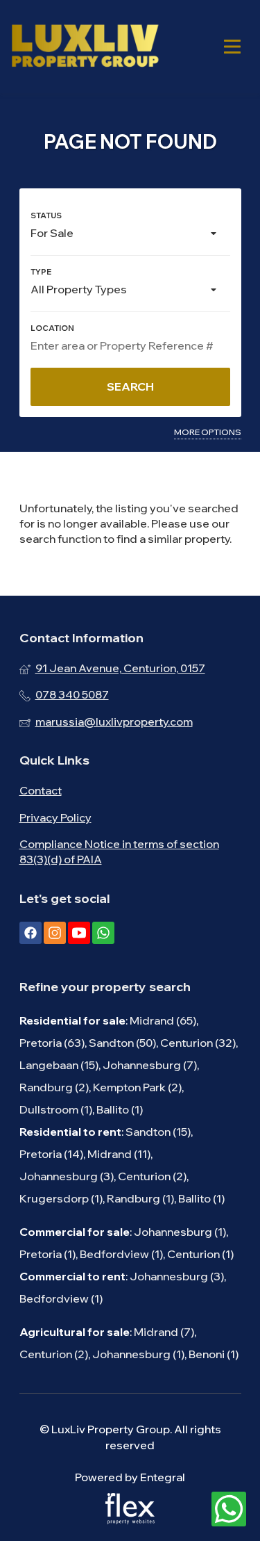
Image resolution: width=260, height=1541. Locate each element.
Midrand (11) (118, 1154)
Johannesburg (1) (180, 1232)
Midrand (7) (164, 1332)
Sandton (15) (158, 1132)
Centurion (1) (200, 1254)
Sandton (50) (122, 1043)
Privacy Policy (55, 817)
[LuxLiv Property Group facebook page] (30, 933)
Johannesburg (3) (66, 1176)
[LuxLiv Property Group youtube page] (79, 933)
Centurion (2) (152, 1176)
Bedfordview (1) (121, 1254)
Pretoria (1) (47, 1254)
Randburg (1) (140, 1198)
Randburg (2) (54, 1087)
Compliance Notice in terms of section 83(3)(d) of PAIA (119, 851)
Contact (40, 790)
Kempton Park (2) (137, 1087)
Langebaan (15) (58, 1065)
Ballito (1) (119, 1109)
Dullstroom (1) (55, 1109)
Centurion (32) (198, 1043)
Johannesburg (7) (150, 1065)
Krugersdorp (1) (61, 1198)
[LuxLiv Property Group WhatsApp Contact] (228, 1509)
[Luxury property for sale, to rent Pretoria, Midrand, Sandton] (84, 46)
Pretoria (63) (52, 1043)
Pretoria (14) (51, 1154)
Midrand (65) (163, 1020)
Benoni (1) (214, 1354)
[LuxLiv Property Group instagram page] (55, 933)
